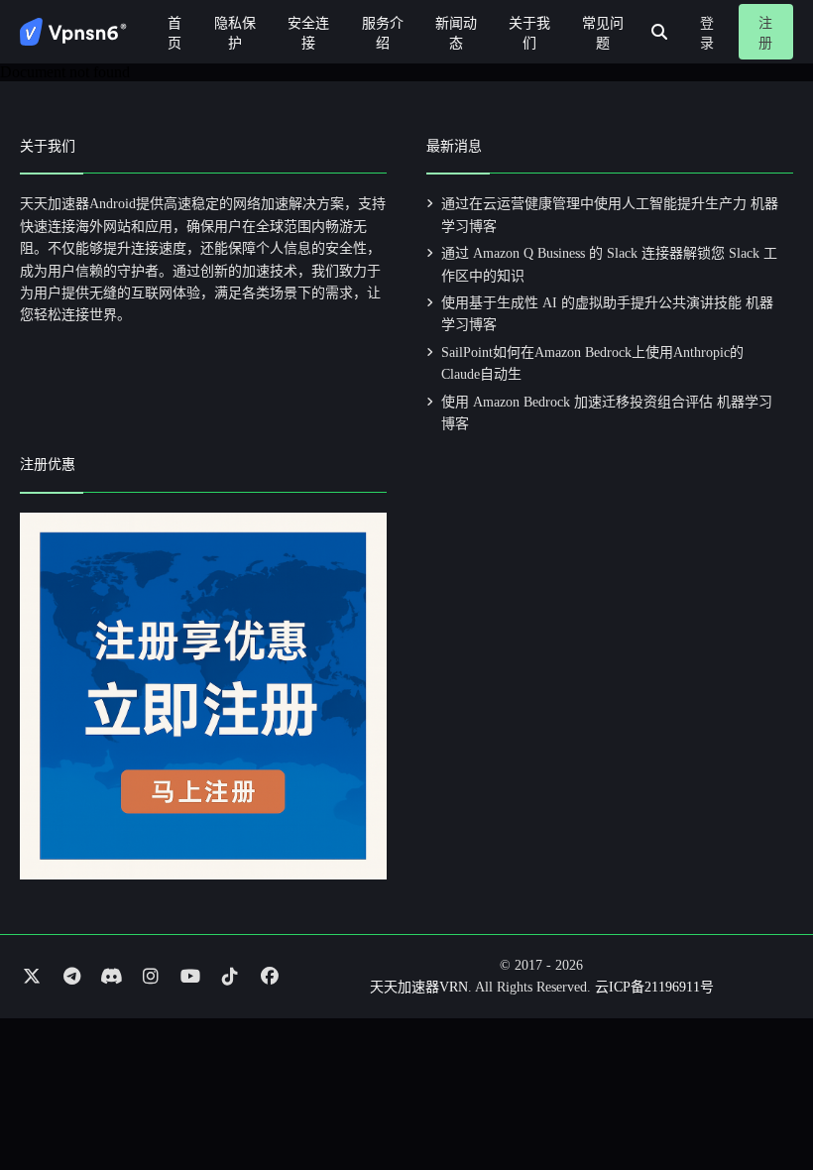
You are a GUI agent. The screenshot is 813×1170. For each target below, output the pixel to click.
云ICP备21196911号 (654, 987)
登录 (707, 33)
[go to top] (759, 1098)
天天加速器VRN (419, 987)
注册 (765, 33)
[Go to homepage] (73, 32)
